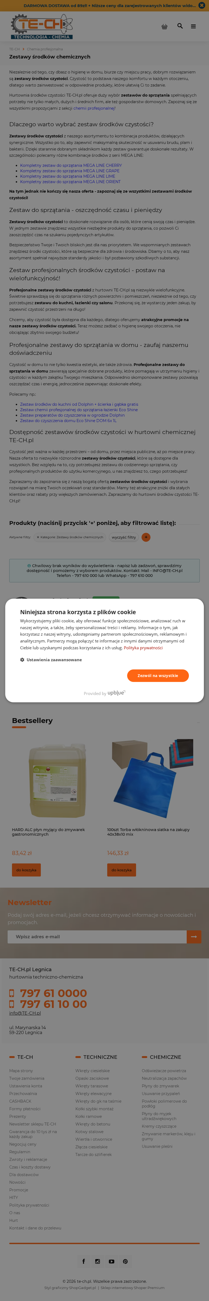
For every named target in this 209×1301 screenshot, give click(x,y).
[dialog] (104, 651)
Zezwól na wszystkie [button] (158, 675)
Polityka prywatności (143, 647)
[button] (51, 660)
